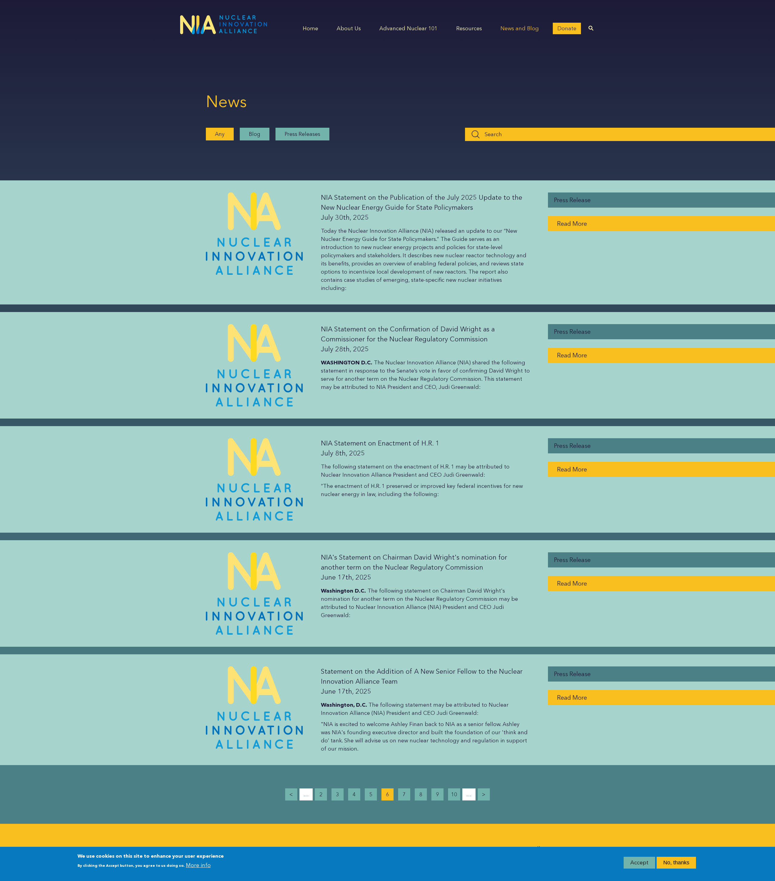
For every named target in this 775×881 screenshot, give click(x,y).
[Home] (223, 24)
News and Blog (519, 28)
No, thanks (676, 863)
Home (310, 28)
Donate (566, 28)
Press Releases (302, 134)
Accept (639, 862)
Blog (254, 134)
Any (220, 134)
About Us (349, 28)
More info (198, 865)
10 (454, 794)
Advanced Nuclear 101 (408, 28)
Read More (572, 223)
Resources (469, 28)
